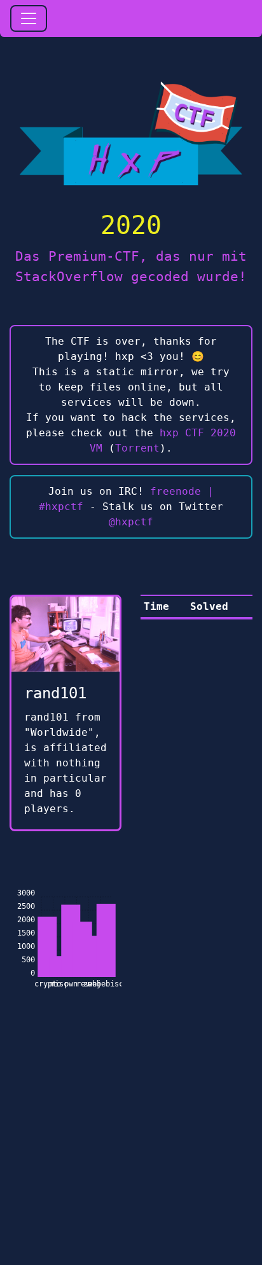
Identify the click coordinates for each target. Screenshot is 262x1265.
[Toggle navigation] (28, 18)
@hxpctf (131, 522)
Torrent (137, 448)
